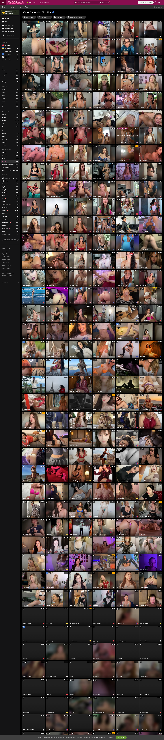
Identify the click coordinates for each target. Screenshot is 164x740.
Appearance (44, 17)
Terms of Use (5, 262)
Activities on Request (76, 17)
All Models (5, 271)
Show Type (29, 17)
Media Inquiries (6, 256)
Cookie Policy (100, 737)
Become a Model (6, 265)
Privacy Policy (6, 259)
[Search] (97, 2)
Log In (158, 2)
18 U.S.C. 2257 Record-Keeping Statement (8, 274)
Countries (59, 17)
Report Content (6, 254)
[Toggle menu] (3, 2)
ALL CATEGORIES (11, 239)
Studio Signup (6, 268)
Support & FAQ (6, 248)
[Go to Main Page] (15, 2)
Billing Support (6, 251)
